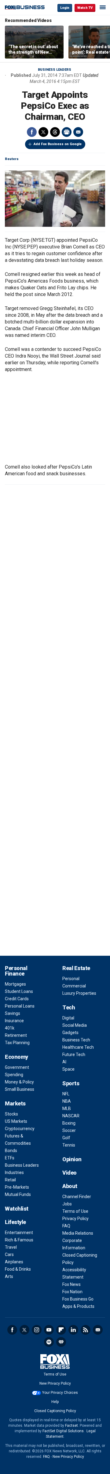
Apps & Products (78, 1306)
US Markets (16, 1121)
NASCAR (70, 1115)
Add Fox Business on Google (58, 144)
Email (78, 132)
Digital (68, 1017)
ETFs (9, 1157)
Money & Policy (19, 1082)
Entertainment (19, 1232)
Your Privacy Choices (60, 1392)
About (69, 1186)
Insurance (14, 1020)
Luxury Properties (79, 993)
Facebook (32, 132)
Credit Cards (17, 998)
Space (68, 1069)
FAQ (66, 1225)
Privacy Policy (75, 1218)
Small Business (19, 1089)
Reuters (12, 159)
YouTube (49, 1330)
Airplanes (14, 1261)
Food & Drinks (18, 1269)
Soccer (69, 1130)
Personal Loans (20, 1006)
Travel (11, 1247)
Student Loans (19, 991)
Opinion (72, 1159)
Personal (70, 978)
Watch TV (85, 8)
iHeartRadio (61, 1342)
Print (67, 132)
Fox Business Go (78, 1299)
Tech (68, 1007)
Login (64, 8)
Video (69, 1172)
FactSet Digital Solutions (63, 1431)
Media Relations (77, 1233)
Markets (15, 1103)
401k (9, 1028)
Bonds (11, 1150)
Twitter (43, 132)
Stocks (11, 1114)
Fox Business (25, 7)
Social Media (74, 1025)
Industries (14, 1172)
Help (55, 1402)
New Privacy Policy (55, 1383)
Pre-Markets (17, 1187)
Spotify (49, 1342)
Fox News (71, 1284)
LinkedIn (73, 1330)
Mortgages (15, 984)
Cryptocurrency (20, 1128)
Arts (9, 1276)
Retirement (16, 1035)
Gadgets (70, 1032)
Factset (71, 1425)
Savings (12, 1013)
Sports (70, 1083)
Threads (55, 132)
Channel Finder (76, 1196)
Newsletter (98, 1330)
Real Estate (76, 968)
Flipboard (61, 1330)
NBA (66, 1101)
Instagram (37, 1330)
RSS (85, 1330)
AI (64, 1061)
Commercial (74, 985)
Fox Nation (72, 1291)
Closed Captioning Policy (55, 1411)
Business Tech (76, 1039)
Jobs (67, 1203)
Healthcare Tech (78, 1047)
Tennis (68, 1145)
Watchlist (16, 1208)
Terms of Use (75, 1211)
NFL (65, 1093)
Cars (9, 1254)
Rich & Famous (19, 1239)
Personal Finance (16, 971)
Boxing (68, 1123)
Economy (16, 1057)
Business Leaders (54, 70)
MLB (66, 1108)
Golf (66, 1137)
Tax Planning (17, 1042)
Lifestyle (15, 1222)
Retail (10, 1179)
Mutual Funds (18, 1194)
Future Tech (73, 1054)
